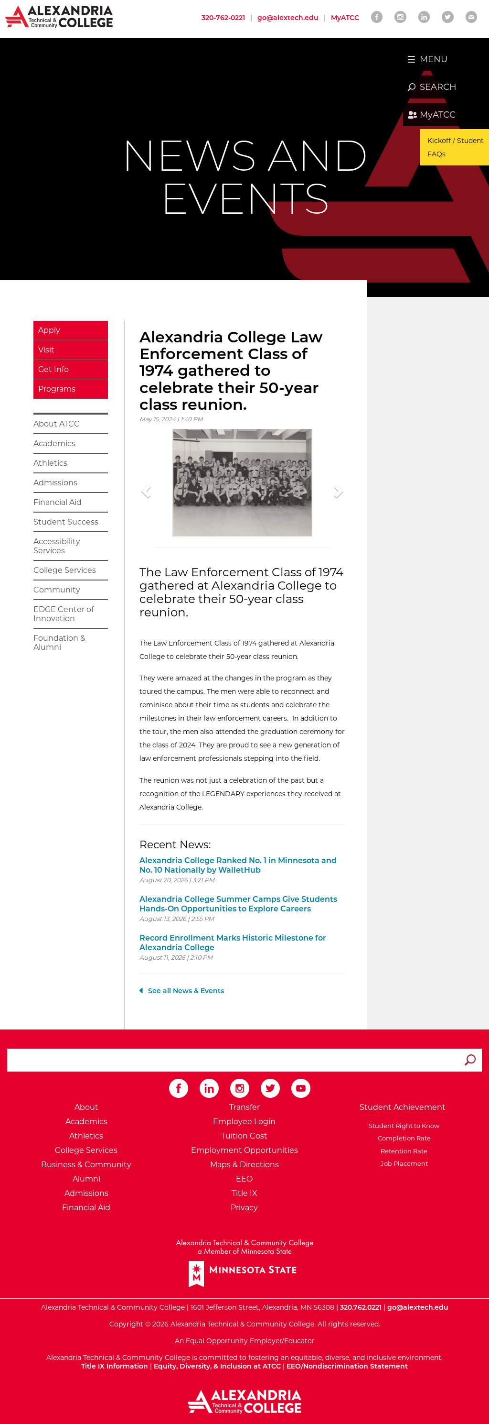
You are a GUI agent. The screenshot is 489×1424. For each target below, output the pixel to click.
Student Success (65, 521)
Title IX (244, 1193)
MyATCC (438, 115)
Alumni (86, 1178)
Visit (46, 349)
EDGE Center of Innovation (63, 614)
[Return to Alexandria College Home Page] (59, 16)
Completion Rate (403, 1138)
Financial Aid (57, 502)
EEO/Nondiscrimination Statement (347, 1366)
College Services (64, 570)
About (86, 1107)
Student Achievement (403, 1107)
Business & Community (86, 1164)
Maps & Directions (244, 1164)
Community (56, 589)
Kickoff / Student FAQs (455, 147)
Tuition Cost (244, 1135)
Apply (49, 330)
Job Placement (403, 1163)
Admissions (55, 482)
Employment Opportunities (244, 1150)
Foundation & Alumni (59, 643)
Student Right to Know (402, 1125)
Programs (56, 389)
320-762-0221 (223, 17)
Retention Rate (402, 1151)
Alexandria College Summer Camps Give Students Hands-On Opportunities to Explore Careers (238, 904)
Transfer (244, 1107)
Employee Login (244, 1121)
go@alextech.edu (288, 17)
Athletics (50, 463)
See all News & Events (186, 990)
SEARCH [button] (438, 87)
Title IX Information (114, 1366)
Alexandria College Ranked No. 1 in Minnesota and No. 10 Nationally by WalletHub (238, 865)
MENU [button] (433, 59)
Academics (54, 443)
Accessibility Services (56, 546)
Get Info (53, 369)
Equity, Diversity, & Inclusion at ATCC (217, 1366)
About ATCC (56, 423)
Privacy (244, 1207)
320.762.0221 (361, 1307)
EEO (244, 1178)
